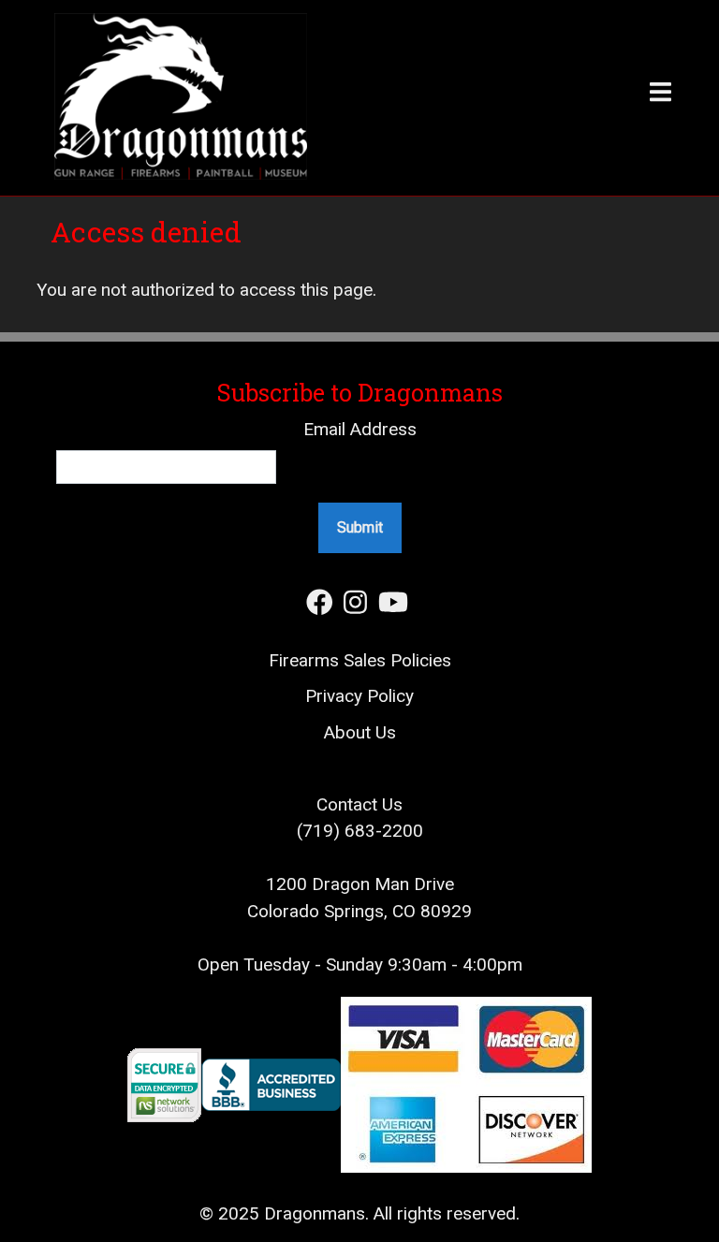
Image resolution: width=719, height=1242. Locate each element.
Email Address (360, 429)
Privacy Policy (359, 696)
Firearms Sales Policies (360, 660)
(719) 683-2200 (360, 830)
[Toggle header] (518, 98)
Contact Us (359, 804)
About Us (360, 732)
